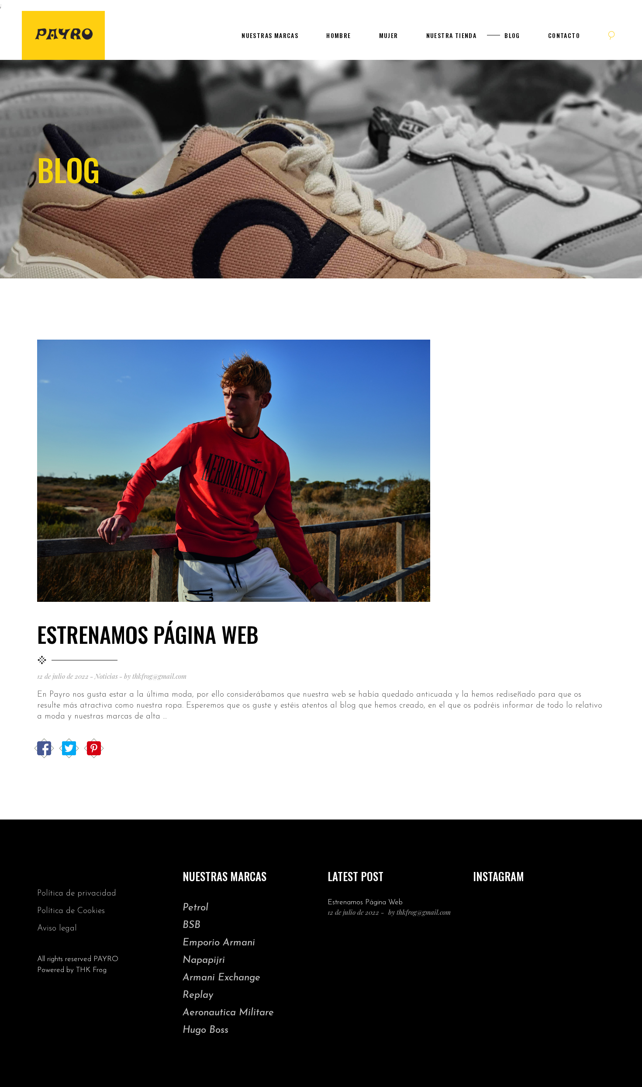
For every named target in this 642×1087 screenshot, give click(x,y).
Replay (198, 995)
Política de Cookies (71, 911)
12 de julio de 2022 (63, 676)
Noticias (106, 676)
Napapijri (204, 960)
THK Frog (91, 970)
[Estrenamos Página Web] (233, 471)
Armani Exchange (221, 978)
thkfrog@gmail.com (159, 676)
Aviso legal (57, 928)
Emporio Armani (219, 943)
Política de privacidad (76, 893)
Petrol (195, 908)
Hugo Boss (205, 1030)
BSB (191, 925)
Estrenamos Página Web (148, 634)
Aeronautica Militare (228, 1013)
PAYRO (105, 959)
